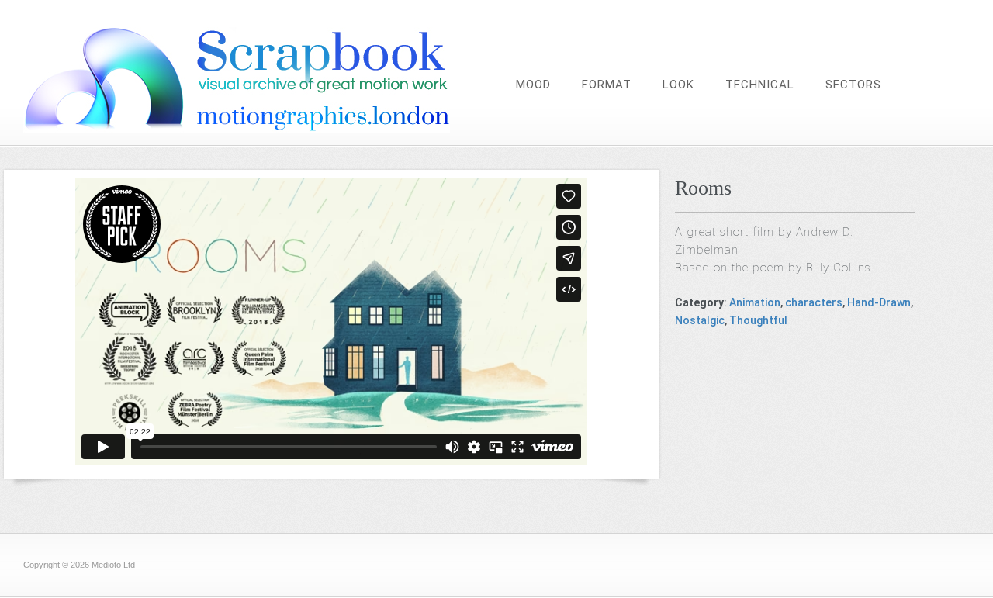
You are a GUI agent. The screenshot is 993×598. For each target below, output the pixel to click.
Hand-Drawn (879, 302)
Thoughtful (758, 320)
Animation (754, 302)
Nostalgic (700, 320)
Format (606, 85)
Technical (759, 85)
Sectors (853, 85)
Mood (533, 85)
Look (678, 85)
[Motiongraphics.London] (267, 129)
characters (813, 302)
